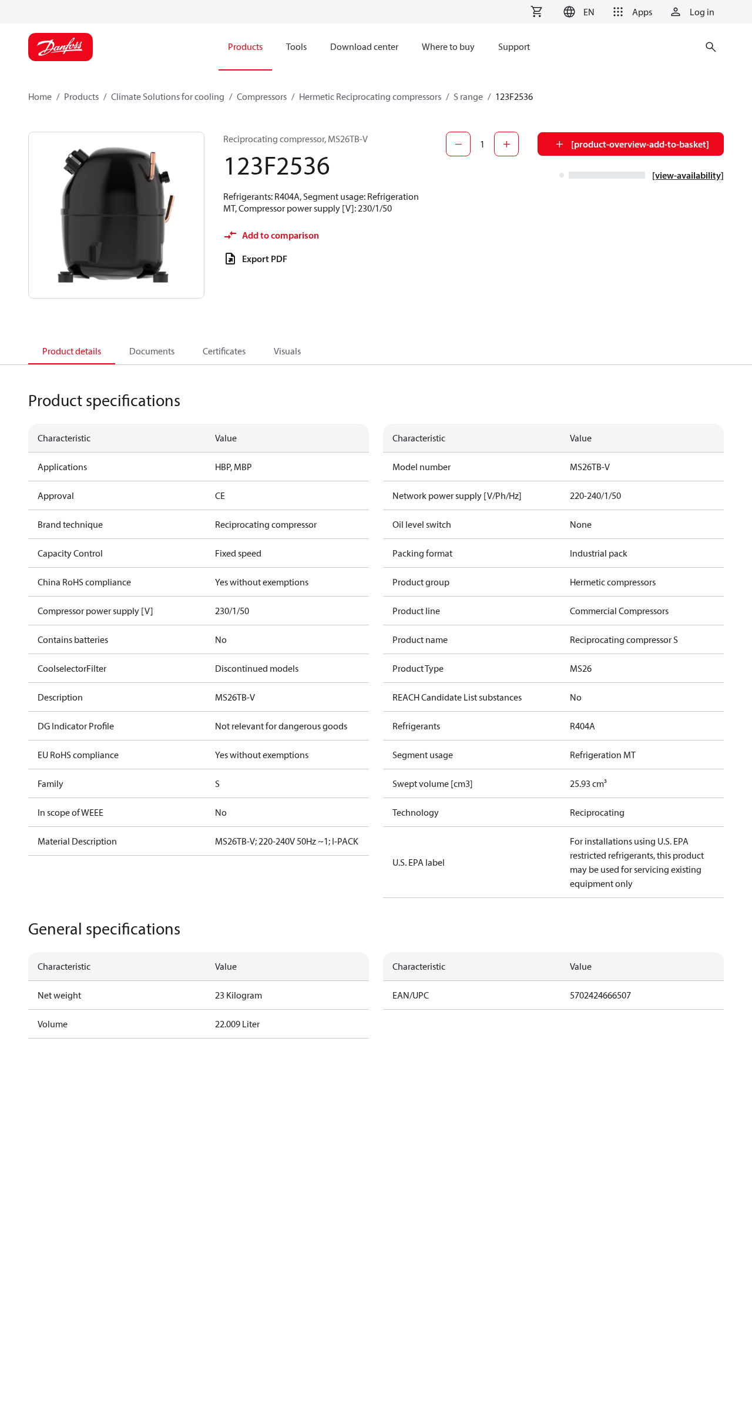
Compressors (262, 96)
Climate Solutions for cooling (167, 96)
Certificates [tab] (224, 351)
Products (81, 96)
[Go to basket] (536, 11)
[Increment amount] (506, 144)
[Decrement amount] (458, 144)
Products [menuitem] (245, 46)
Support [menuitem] (514, 46)
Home (40, 96)
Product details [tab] (71, 351)
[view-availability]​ (688, 175)
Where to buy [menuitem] (448, 46)
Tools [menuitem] (296, 46)
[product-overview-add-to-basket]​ (640, 144)
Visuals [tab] (287, 351)
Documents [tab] (151, 351)
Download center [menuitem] (364, 46)
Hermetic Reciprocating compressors (370, 96)
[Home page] (60, 47)
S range (468, 96)
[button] (577, 11)
